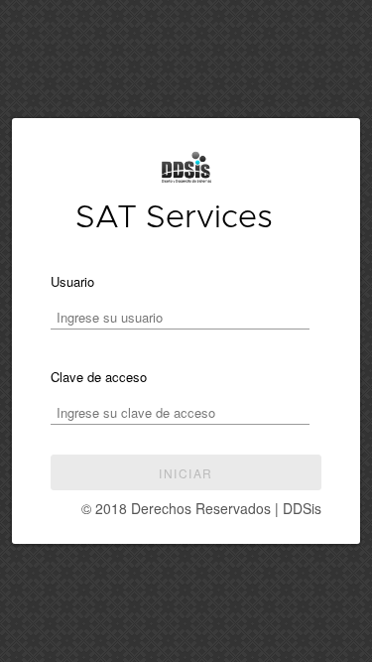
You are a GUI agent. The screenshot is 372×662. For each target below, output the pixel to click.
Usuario (72, 281)
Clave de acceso (99, 376)
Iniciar (185, 472)
